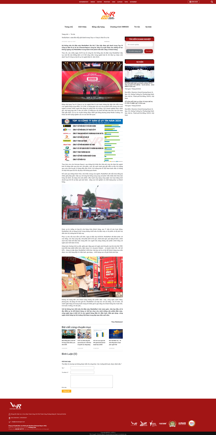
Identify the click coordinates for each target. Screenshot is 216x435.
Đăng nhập (195, 1)
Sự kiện (148, 27)
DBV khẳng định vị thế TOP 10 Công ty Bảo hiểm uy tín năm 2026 (68, 342)
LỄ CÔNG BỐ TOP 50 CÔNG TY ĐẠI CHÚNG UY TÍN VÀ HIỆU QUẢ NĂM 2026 (139, 102)
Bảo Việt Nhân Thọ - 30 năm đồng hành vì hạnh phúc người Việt (115, 342)
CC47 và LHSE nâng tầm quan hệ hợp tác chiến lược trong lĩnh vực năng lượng (84, 342)
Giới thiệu (82, 27)
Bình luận (64, 387)
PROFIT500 (107, 2)
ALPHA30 (119, 2)
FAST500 (99, 2)
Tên (63, 368)
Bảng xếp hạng (98, 27)
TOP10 (126, 2)
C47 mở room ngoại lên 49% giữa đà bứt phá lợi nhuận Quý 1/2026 (99, 342)
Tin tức (137, 27)
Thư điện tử (65, 372)
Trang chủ (69, 27)
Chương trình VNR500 (119, 27)
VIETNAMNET (133, 2)
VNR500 (93, 2)
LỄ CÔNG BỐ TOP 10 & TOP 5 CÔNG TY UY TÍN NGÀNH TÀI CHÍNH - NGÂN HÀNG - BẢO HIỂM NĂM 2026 (139, 84)
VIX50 (113, 2)
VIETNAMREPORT (83, 2)
